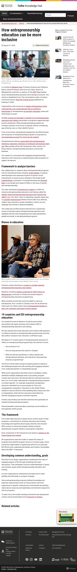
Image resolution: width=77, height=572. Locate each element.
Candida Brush (7, 180)
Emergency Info (12, 569)
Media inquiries (10, 543)
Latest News (29, 545)
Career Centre (43, 532)
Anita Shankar (34, 173)
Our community (56, 548)
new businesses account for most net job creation (20, 137)
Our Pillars (29, 532)
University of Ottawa (34, 497)
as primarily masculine (32, 111)
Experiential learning (34, 13)
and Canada (16, 435)
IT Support (42, 548)
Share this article (42, 45)
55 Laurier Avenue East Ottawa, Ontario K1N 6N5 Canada (11, 551)
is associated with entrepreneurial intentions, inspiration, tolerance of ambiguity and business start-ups (26, 143)
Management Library (58, 532)
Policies (4, 569)
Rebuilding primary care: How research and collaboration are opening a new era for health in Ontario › (69, 66)
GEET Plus (36, 92)
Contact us (9, 541)
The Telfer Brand (44, 535)
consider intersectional (12, 200)
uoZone (41, 545)
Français (70, 16)
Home (4, 13)
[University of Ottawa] (70, 568)
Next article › (63, 512)
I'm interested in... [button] (16, 13)
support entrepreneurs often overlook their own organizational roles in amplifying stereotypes (24, 108)
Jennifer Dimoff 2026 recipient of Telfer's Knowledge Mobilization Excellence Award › (69, 41)
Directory (28, 535)
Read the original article (24, 100)
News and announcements (13, 19)
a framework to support (26, 190)
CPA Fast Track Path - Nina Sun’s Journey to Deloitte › (68, 52)
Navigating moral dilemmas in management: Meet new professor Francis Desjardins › (68, 81)
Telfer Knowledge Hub (58, 545)
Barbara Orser (17, 87)
